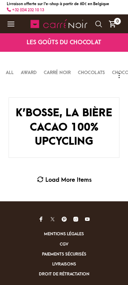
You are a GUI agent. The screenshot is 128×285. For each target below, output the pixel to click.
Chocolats (91, 72)
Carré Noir (57, 72)
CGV (64, 244)
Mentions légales (64, 233)
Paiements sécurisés (64, 254)
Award (29, 72)
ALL (10, 72)
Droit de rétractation (64, 274)
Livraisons (64, 264)
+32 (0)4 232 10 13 (27, 10)
